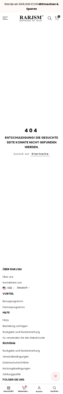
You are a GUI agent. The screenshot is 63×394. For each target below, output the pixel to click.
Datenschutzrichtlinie (16, 362)
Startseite (40, 154)
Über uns (8, 277)
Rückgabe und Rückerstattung (21, 332)
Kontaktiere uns (12, 282)
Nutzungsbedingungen (16, 368)
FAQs (6, 320)
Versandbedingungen (16, 356)
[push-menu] (5, 18)
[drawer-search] (50, 18)
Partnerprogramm (14, 307)
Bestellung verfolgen (15, 326)
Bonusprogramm (13, 301)
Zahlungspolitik (12, 374)
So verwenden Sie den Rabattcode (24, 338)
